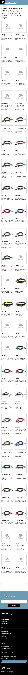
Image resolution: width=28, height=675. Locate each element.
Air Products (4, 629)
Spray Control (4, 631)
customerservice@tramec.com (8, 656)
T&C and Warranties (6, 648)
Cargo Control (4, 635)
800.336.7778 (4, 658)
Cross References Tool (6, 646)
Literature (3, 643)
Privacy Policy (4, 671)
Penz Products (5, 625)
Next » (23, 584)
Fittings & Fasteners (6, 633)
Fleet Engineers (5, 623)
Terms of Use (12, 671)
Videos (3, 645)
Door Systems (4, 638)
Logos (2, 650)
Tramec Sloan (4, 621)
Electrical (3, 636)
